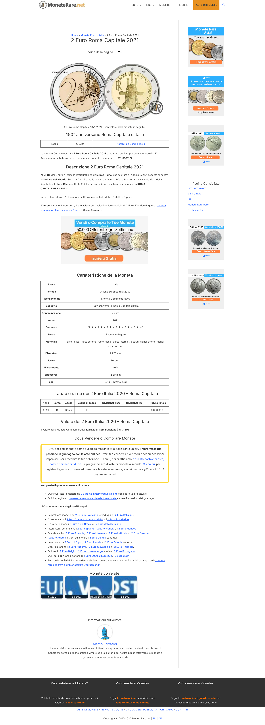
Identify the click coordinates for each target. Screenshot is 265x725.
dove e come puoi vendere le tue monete (93, 498)
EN (154, 718)
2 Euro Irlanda (93, 542)
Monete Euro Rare (198, 204)
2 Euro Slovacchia (99, 546)
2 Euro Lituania (96, 533)
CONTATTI (182, 709)
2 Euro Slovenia (75, 533)
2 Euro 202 (105, 555)
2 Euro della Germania (108, 524)
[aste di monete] (206, 46)
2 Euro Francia (105, 528)
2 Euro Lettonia (118, 533)
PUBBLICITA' (150, 709)
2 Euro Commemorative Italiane (99, 493)
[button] (136, 5)
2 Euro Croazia (140, 533)
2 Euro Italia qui (124, 514)
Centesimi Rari (196, 210)
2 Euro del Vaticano (86, 514)
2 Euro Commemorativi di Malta (85, 519)
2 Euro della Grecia (81, 524)
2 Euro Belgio (67, 551)
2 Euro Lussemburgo (90, 551)
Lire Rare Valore (197, 188)
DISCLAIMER (133, 709)
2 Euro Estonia (113, 542)
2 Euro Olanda (97, 537)
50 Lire (192, 199)
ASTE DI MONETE (87, 709)
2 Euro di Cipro (73, 542)
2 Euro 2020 (90, 555)
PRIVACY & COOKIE (111, 709)
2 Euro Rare (194, 193)
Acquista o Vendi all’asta (131, 143)
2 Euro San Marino (118, 519)
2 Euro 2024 (122, 555)
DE (160, 718)
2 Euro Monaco (127, 528)
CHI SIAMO (166, 709)
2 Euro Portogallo (124, 551)
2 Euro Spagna (85, 528)
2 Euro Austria (57, 537)
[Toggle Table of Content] (118, 52)
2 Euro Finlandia (123, 546)
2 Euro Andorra (77, 546)
